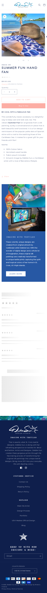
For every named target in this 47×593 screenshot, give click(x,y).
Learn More (15, 274)
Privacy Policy (6, 589)
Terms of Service (17, 589)
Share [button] (6, 176)
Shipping (4, 84)
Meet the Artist (23, 506)
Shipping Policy (23, 487)
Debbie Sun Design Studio (15, 584)
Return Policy (23, 492)
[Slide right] (28, 60)
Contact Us (23, 482)
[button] (2, 5)
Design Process (23, 511)
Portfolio (23, 516)
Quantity (5, 87)
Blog (23, 525)
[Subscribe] (40, 556)
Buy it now (23, 106)
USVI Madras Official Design (23, 521)
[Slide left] (18, 60)
